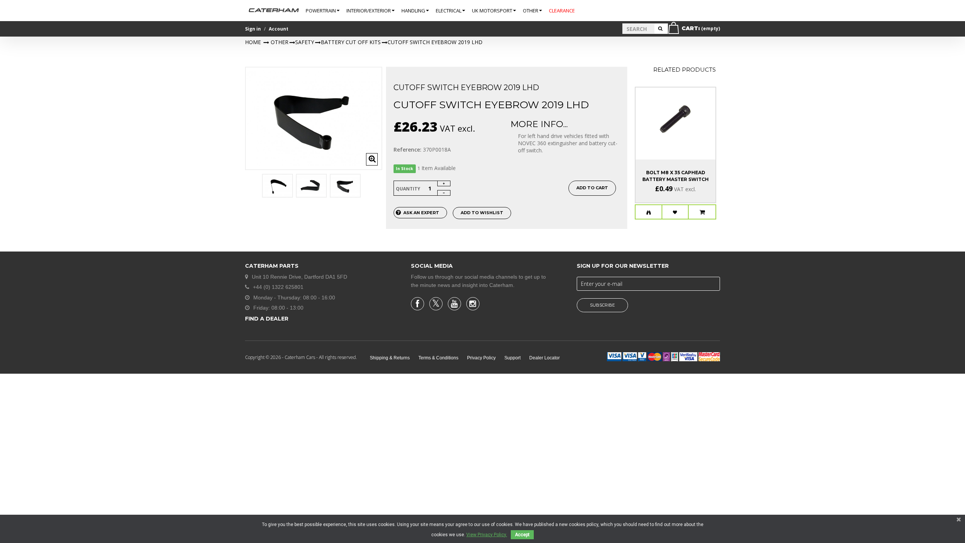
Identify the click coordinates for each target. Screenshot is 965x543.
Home (253, 42)
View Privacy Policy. (486, 534)
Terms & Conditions (438, 357)
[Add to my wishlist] (675, 212)
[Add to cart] (702, 212)
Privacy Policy (481, 357)
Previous (253, 189)
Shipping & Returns (390, 357)
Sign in (253, 29)
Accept (522, 534)
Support (512, 357)
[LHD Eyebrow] (277, 186)
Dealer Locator (544, 357)
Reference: (407, 149)
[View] (648, 212)
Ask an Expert (421, 212)
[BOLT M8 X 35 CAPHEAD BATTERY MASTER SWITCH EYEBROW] (675, 116)
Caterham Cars (300, 357)
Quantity (408, 189)
